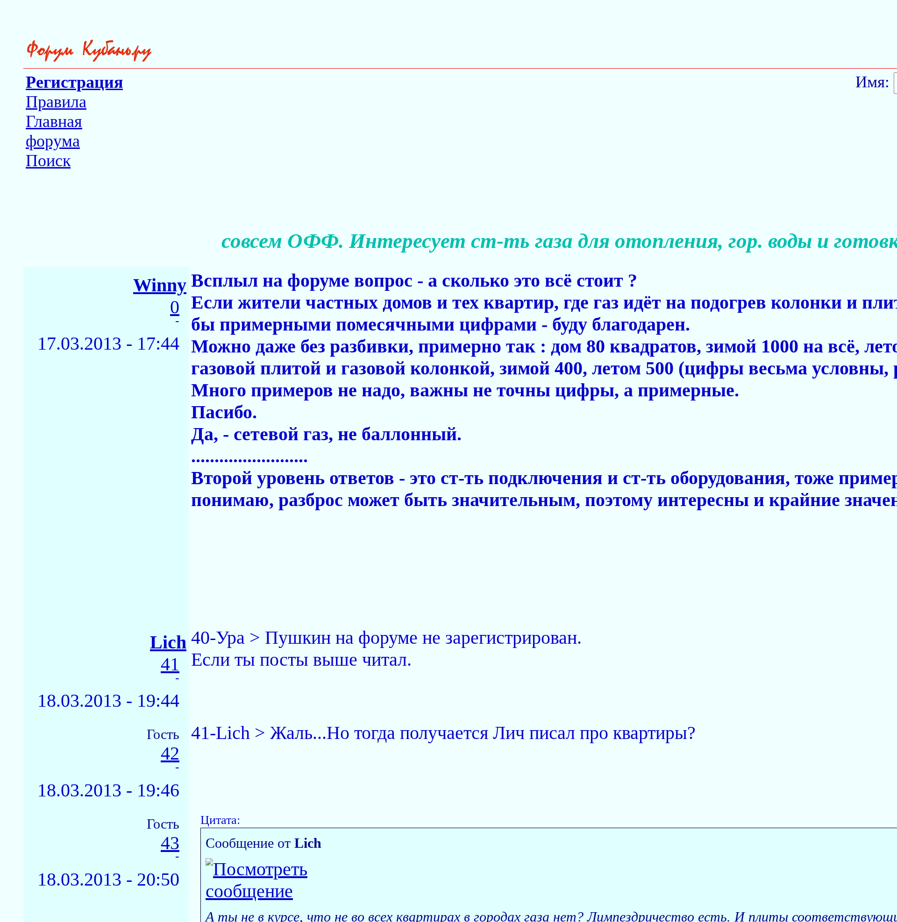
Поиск (48, 160)
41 (170, 664)
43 (170, 843)
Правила (56, 101)
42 (170, 753)
